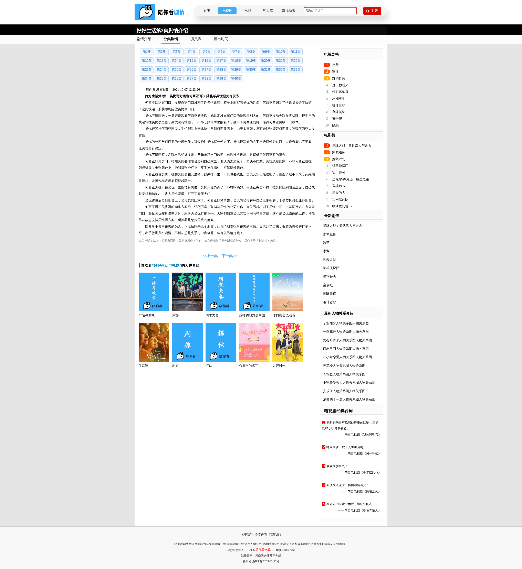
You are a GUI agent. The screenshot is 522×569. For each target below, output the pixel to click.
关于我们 (247, 534)
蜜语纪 (337, 118)
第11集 (296, 51)
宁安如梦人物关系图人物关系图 (346, 323)
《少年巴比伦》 (370, 472)
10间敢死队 (340, 199)
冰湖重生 (338, 98)
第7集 (236, 51)
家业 (335, 71)
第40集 (236, 78)
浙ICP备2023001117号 (265, 561)
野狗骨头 (338, 78)
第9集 (266, 51)
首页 (207, 10)
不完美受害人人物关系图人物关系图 (349, 382)
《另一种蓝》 (372, 453)
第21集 (281, 60)
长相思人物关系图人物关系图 (344, 374)
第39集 (221, 78)
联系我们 (275, 534)
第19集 (251, 60)
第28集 (221, 69)
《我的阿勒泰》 (370, 434)
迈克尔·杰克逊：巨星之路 (350, 179)
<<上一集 (210, 256)
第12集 (147, 60)
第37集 (191, 78)
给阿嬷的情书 (342, 206)
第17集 (221, 60)
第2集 (162, 51)
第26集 (191, 69)
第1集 (147, 51)
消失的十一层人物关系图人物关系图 (349, 399)
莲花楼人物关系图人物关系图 (344, 365)
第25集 (176, 69)
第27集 (206, 69)
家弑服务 (338, 152)
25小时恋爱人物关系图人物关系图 (347, 357)
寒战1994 (338, 186)
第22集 (296, 60)
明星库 (268, 10)
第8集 (251, 51)
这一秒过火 (340, 85)
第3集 (177, 51)
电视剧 (227, 10)
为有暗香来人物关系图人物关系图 (347, 340)
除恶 (335, 125)
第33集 (296, 69)
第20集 (266, 60)
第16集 (206, 60)
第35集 (162, 78)
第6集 (221, 51)
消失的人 (338, 192)
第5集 (206, 51)
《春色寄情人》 (370, 510)
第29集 (236, 69)
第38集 (206, 78)
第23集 (147, 69)
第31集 (266, 69)
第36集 (176, 78)
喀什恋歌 (338, 105)
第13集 (162, 60)
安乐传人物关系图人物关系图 (344, 391)
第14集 (176, 60)
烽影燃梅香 (340, 92)
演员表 (195, 39)
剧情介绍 (144, 39)
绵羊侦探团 (340, 165)
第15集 (191, 60)
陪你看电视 (263, 549)
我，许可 (338, 172)
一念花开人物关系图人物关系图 (346, 331)
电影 (247, 10)
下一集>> (229, 256)
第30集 (251, 69)
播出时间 (221, 39)
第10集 (281, 51)
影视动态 (288, 10)
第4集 (191, 51)
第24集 (162, 69)
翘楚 (335, 65)
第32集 (281, 69)
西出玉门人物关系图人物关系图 (346, 348)
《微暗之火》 (372, 491)
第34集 (147, 78)
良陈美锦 (338, 112)
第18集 (236, 60)
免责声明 (261, 534)
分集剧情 (171, 39)
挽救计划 (338, 159)
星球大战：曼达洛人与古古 (351, 145)
